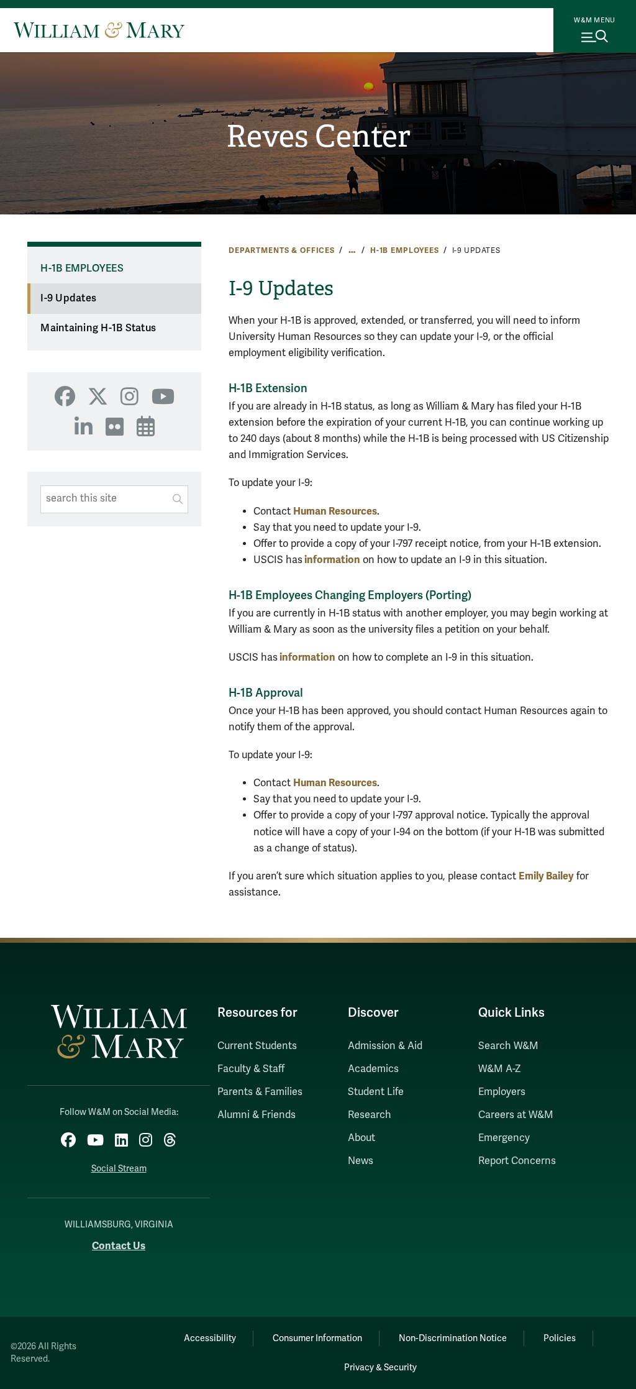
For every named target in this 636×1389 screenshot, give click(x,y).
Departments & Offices (282, 250)
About (361, 1138)
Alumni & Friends (256, 1115)
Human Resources (335, 511)
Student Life (376, 1092)
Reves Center (318, 136)
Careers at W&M (515, 1115)
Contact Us (118, 1245)
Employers (501, 1092)
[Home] (99, 29)
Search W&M (508, 1046)
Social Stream (119, 1168)
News (360, 1161)
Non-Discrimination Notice (453, 1338)
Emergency (504, 1138)
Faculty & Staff (250, 1069)
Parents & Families (259, 1092)
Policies (559, 1338)
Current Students (257, 1046)
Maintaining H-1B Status (98, 328)
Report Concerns (517, 1161)
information (332, 559)
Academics (373, 1069)
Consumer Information (317, 1338)
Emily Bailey (546, 875)
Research (369, 1115)
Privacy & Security (380, 1367)
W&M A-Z (499, 1069)
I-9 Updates (68, 298)
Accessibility (210, 1338)
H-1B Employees (404, 250)
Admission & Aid (385, 1046)
